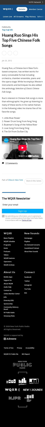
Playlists (27, 241)
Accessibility (30, 348)
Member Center (35, 9)
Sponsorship (8, 304)
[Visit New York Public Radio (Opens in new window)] (22, 364)
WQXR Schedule (9, 241)
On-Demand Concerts (32, 245)
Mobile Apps (8, 277)
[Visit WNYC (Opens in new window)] (11, 381)
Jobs (5, 297)
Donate (22, 9)
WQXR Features (9, 258)
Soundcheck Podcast (31, 248)
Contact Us (8, 290)
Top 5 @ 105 (7, 30)
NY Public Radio (9, 313)
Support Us (8, 280)
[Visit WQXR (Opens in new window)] (12, 389)
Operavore (8, 262)
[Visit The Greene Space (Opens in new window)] (32, 398)
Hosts (6, 248)
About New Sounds (31, 251)
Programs (7, 245)
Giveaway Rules (9, 316)
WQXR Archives (9, 265)
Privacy (19, 348)
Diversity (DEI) (9, 300)
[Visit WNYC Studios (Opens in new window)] (34, 381)
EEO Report (26, 354)
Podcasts (7, 251)
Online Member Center (12, 294)
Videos (6, 255)
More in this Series (33, 181)
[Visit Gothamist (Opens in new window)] (22, 381)
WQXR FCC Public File (11, 354)
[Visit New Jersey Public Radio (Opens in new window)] (12, 398)
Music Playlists (9, 238)
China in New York (15, 180)
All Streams (19, 16)
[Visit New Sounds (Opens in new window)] (32, 390)
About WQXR (8, 284)
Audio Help (7, 287)
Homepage (28, 238)
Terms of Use (8, 348)
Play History (30, 16)
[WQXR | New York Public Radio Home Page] (7, 9)
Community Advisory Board (11, 308)
